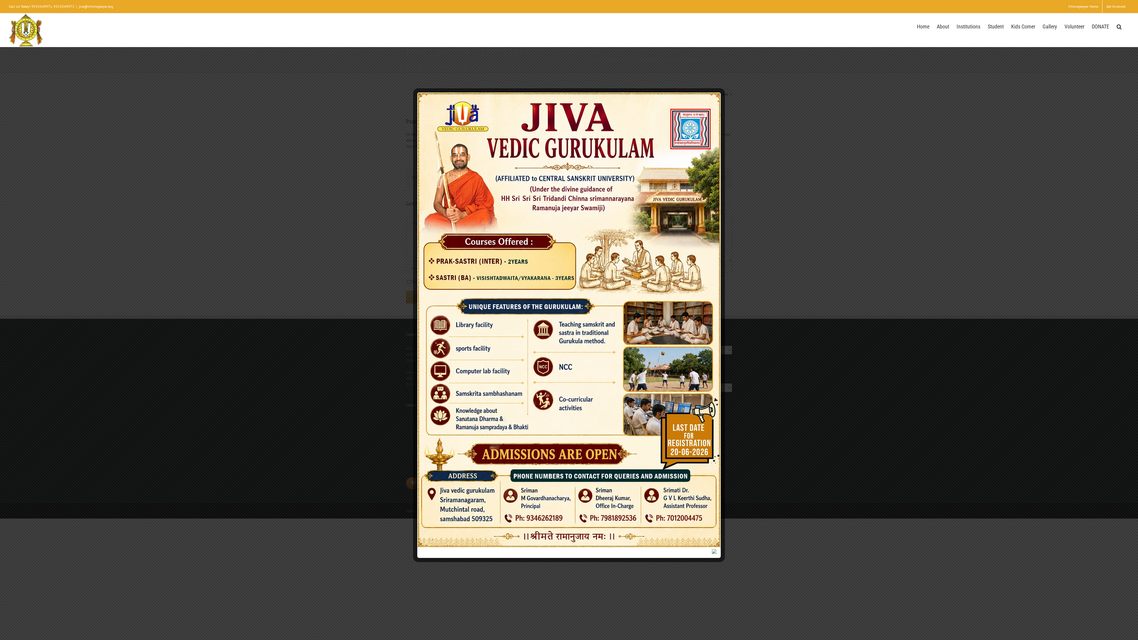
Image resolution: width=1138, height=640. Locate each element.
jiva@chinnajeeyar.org (96, 6)
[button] (1119, 26)
